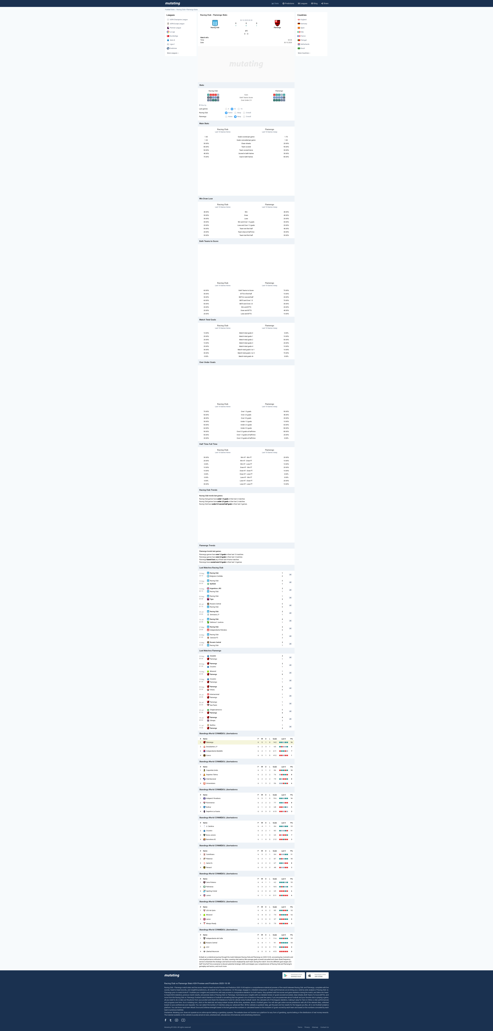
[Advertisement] (246, 64)
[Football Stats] (172, 3)
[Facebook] (166, 1020)
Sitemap (315, 1027)
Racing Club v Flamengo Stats (187, 10)
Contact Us (324, 1027)
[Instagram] (178, 1020)
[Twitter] (172, 1020)
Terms (300, 1027)
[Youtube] (184, 1020)
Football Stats (170, 10)
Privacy (307, 1027)
